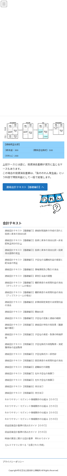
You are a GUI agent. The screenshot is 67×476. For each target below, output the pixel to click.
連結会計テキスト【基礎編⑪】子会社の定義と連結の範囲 (33, 318)
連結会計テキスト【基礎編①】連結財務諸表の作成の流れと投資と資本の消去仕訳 (34, 232)
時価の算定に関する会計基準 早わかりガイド (27, 438)
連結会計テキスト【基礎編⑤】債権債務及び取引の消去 (31, 269)
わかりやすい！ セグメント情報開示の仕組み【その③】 (32, 412)
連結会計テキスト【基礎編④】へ (25, 187)
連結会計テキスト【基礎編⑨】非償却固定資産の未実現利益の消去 (34, 304)
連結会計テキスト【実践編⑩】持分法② (24, 393)
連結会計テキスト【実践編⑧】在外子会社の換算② (29, 380)
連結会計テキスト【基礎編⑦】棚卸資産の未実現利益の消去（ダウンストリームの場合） (34, 284)
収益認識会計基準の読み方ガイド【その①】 (26, 425)
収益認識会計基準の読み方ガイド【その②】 (26, 432)
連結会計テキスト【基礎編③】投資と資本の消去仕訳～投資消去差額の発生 (34, 252)
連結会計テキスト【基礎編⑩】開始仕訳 (24, 311)
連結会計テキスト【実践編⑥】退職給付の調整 (27, 367)
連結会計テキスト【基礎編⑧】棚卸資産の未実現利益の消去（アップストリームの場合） (34, 294)
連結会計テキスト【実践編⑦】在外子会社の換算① (29, 373)
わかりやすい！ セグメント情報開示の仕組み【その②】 (32, 406)
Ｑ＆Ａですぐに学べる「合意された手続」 (25, 445)
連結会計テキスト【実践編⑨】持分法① (24, 386)
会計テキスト (12, 223)
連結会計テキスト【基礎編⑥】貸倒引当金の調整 (28, 276)
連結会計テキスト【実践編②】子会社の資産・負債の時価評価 (34, 336)
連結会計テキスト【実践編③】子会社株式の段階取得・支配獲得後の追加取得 (34, 346)
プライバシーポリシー (13, 461)
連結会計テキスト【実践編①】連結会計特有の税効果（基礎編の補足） (34, 326)
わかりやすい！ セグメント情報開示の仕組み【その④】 (32, 419)
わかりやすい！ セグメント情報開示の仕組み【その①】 (32, 399)
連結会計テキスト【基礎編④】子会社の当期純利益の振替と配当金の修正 (34, 261)
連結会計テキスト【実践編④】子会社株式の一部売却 (30, 354)
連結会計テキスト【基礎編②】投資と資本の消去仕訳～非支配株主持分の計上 (34, 242)
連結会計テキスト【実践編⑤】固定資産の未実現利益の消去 (34, 360)
